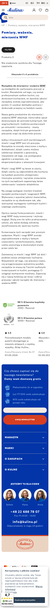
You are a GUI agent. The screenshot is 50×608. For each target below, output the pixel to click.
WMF (42, 86)
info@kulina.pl (25, 522)
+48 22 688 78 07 (24, 511)
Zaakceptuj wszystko (25, 600)
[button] (25, 50)
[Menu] (3, 10)
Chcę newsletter (25, 420)
